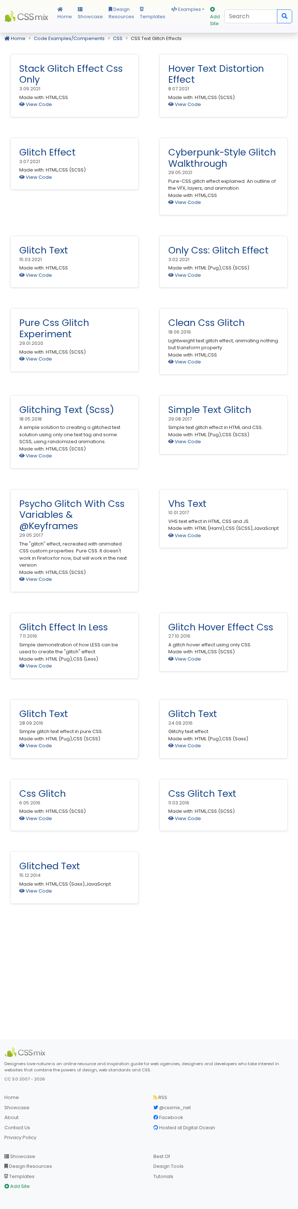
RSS (162, 1097)
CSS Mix (26, 16)
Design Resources (121, 13)
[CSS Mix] (26, 1052)
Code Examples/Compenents (69, 38)
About (11, 1117)
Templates (152, 16)
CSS (117, 38)
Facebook (170, 1117)
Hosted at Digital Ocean (186, 1127)
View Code (38, 104)
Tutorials (163, 1176)
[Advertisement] (149, 976)
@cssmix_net (174, 1107)
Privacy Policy (20, 1137)
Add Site (215, 20)
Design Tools (168, 1166)
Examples (189, 9)
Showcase (90, 16)
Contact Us (17, 1127)
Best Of (161, 1156)
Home (64, 16)
